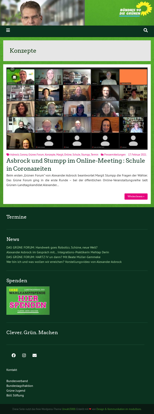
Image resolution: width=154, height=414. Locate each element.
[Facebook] (14, 356)
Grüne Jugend (15, 390)
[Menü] (8, 30)
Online (68, 154)
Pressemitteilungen (115, 154)
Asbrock (14, 154)
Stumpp (85, 154)
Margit (59, 154)
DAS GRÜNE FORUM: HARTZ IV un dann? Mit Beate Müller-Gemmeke (53, 257)
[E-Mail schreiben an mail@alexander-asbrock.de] (34, 356)
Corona (23, 154)
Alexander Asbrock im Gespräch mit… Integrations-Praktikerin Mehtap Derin (57, 252)
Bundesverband (17, 381)
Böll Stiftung (15, 395)
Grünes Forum (36, 154)
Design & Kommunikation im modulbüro (118, 409)
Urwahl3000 (68, 409)
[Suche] (146, 30)
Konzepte (50, 154)
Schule (76, 154)
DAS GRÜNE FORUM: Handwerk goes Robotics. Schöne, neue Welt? (51, 247)
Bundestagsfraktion (19, 386)
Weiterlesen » (136, 196)
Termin (94, 154)
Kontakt (11, 370)
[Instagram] (24, 356)
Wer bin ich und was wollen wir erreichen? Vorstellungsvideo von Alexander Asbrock (64, 262)
